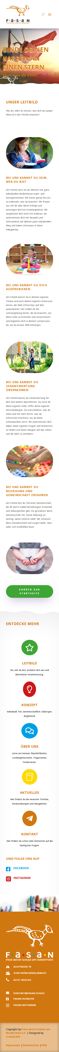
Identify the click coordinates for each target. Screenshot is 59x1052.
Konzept (29, 704)
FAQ (44, 1045)
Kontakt (29, 834)
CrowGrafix (13, 1036)
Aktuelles (29, 792)
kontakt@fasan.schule (29, 993)
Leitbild (29, 663)
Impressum (13, 1045)
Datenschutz (31, 1045)
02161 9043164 (22, 979)
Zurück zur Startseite (29, 591)
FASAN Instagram (24, 1005)
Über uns (29, 746)
